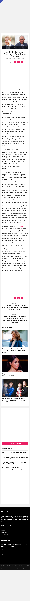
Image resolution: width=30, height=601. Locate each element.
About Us (3, 530)
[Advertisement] (15, 15)
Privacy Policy (4, 532)
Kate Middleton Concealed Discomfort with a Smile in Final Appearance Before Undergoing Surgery (14, 350)
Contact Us (3, 537)
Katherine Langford (11, 58)
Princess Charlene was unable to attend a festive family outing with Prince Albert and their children (13, 400)
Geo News (20, 226)
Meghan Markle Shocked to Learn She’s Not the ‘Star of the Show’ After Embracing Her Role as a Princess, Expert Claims (14, 375)
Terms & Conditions (5, 534)
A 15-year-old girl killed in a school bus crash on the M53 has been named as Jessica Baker (15, 307)
